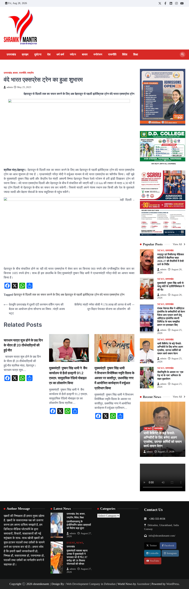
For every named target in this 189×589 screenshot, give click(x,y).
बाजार (85, 54)
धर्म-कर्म (60, 54)
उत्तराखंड (11, 54)
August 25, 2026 (166, 451)
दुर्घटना (37, 54)
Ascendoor (143, 584)
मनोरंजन (98, 54)
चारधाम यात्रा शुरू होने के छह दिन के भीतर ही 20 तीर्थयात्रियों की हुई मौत (23, 345)
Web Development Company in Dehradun (91, 584)
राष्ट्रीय (30, 73)
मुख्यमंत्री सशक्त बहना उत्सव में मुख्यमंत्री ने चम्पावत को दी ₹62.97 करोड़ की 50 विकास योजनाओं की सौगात (77, 557)
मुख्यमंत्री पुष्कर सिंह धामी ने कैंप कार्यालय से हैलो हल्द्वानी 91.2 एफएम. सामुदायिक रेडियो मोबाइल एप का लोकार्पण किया (68, 375)
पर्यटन (73, 54)
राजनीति (112, 54)
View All (178, 244)
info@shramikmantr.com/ (162, 535)
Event (71, 543)
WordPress (172, 584)
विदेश (124, 54)
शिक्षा (135, 54)
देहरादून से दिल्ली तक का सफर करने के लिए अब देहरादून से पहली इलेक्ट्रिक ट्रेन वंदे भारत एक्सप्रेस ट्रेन (69, 294)
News (160, 250)
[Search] (182, 54)
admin (10, 87)
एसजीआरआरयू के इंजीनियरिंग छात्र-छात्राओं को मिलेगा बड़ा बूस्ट (79, 525)
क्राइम (25, 54)
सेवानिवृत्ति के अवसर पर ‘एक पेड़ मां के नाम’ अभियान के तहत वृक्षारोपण (170, 375)
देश (49, 54)
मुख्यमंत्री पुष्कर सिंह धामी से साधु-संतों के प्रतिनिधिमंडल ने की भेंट (170, 286)
